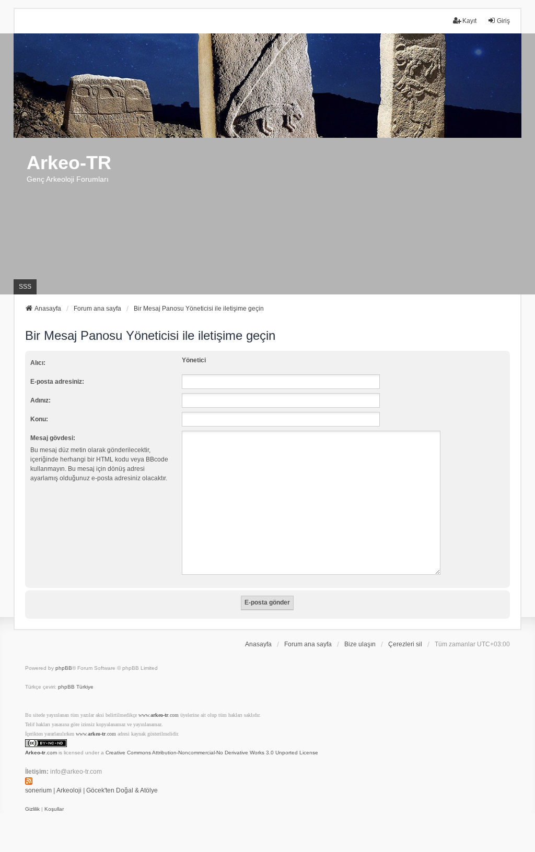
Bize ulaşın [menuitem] (360, 644)
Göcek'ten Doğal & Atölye (122, 790)
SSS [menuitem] (25, 286)
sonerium (38, 790)
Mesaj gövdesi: (52, 438)
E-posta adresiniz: (57, 381)
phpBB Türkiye (76, 687)
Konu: (39, 419)
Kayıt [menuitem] (469, 21)
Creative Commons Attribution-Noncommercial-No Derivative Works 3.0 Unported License (212, 752)
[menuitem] (32, 809)
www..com (158, 715)
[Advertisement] (267, 216)
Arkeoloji (69, 790)
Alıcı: (37, 362)
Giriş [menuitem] (503, 21)
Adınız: (40, 400)
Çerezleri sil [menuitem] (405, 644)
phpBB (63, 668)
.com (41, 752)
